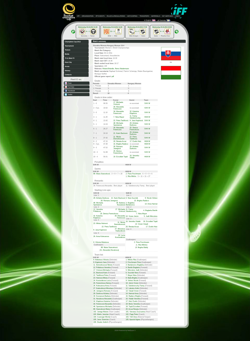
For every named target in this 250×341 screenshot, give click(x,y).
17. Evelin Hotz (135, 141)
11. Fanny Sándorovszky (135, 117)
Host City (68, 62)
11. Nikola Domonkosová (118, 138)
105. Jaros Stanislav (101, 319)
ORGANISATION (87, 16)
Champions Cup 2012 (73, 42)
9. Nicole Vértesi (151, 198)
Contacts (68, 75)
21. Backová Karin (100, 273)
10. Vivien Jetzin (132, 216)
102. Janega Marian (100, 312)
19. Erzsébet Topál (120, 157)
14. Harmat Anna (132, 293)
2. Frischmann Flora (133, 262)
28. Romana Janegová (118, 147)
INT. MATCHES (167, 16)
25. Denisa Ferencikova (134, 129)
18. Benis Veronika (133, 304)
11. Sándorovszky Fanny (135, 286)
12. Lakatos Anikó (132, 288)
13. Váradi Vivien (132, 291)
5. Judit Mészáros (150, 216)
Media (67, 54)
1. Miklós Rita (131, 260)
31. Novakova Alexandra (102, 299)
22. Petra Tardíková (120, 120)
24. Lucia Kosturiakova (120, 236)
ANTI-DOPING (132, 16)
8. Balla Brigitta (131, 278)
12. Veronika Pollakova (98, 210)
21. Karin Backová (120, 133)
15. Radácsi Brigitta (133, 296)
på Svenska (162, 20)
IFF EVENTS (100, 16)
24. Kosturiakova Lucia (102, 280)
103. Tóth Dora (131, 317)
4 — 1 (88, 31)
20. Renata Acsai (119, 141)
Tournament (69, 46)
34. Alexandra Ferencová (118, 108)
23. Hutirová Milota (100, 278)
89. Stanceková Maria (101, 309)
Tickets (67, 50)
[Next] (176, 31)
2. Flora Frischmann (133, 174)
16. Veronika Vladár (134, 157)
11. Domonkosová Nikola (102, 265)
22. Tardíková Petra (100, 275)
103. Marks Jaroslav (101, 314)
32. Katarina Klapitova (134, 112)
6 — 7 (137, 31)
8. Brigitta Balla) (142, 247)
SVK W (147, 103)
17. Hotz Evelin (131, 301)
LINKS (177, 16)
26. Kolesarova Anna (101, 286)
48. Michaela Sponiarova (118, 124)
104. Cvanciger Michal (101, 317)
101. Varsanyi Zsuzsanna (135, 312)
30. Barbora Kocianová (120, 204)
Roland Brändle (108, 69)
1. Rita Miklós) (141, 245)
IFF (78, 16)
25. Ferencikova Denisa (102, 283)
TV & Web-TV (69, 58)
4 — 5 (162, 31)
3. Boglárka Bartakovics (130, 204)
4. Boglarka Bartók (150, 210)
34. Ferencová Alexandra (102, 304)
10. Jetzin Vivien (132, 283)
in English (148, 20)
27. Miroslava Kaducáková (120, 230)
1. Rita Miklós (131, 176)
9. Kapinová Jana (100, 262)
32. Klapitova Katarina (101, 301)
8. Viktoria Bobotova (101, 242)
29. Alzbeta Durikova (134, 124)
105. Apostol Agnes (133, 319)
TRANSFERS (144, 16)
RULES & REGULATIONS (116, 16)
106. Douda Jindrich (100, 322)
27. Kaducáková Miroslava (103, 288)
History (67, 71)
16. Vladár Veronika (133, 299)
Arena (67, 66)
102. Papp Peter (132, 314)
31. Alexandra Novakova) (109, 250)
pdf (113, 76)
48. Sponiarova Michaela (102, 306)
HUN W (147, 117)
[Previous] (73, 31)
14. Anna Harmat (151, 204)
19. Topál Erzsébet (133, 306)
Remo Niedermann (122, 69)
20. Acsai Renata (132, 309)
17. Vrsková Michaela (101, 270)
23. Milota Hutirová (100, 223)
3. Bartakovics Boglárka (135, 265)
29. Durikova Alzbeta (101, 293)
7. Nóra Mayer (118, 117)
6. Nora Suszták (132, 198)
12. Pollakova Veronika (102, 267)
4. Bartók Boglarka (133, 267)
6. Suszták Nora (132, 273)
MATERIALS (155, 16)
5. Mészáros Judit (132, 270)
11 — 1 (112, 31)
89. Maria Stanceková (101, 174)
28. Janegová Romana (101, 291)
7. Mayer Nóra (131, 275)
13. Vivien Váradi (141, 224)
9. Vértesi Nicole (132, 280)
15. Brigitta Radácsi (120, 144)
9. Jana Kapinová (136, 120)
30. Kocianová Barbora (102, 296)
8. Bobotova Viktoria (101, 260)
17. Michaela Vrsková (118, 103)
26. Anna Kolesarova (101, 236)
